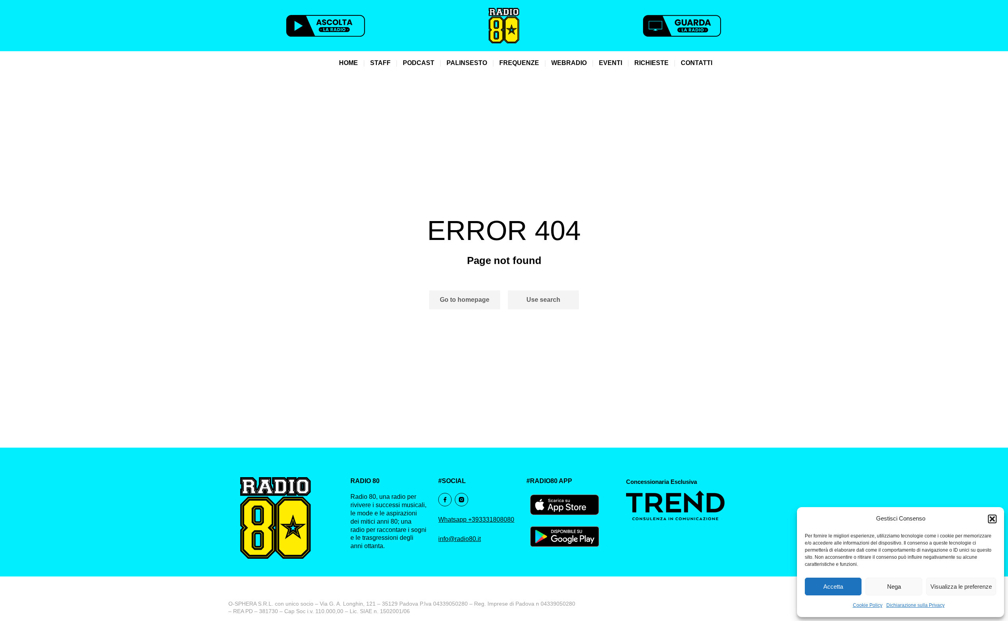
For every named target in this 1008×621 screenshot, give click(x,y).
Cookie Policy (867, 605)
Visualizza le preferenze (961, 586)
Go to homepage (464, 299)
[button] (992, 519)
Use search (543, 299)
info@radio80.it (459, 538)
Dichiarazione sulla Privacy (915, 605)
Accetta (833, 586)
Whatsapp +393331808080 (476, 519)
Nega (894, 586)
